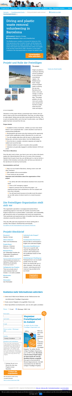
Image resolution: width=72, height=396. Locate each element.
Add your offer (44, 388)
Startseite (6, 12)
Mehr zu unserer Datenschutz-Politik (11, 380)
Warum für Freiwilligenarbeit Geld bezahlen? (12, 258)
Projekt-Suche (5, 8)
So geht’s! (44, 8)
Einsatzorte (14, 8)
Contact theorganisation (12, 372)
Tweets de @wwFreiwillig (55, 69)
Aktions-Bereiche (23, 8)
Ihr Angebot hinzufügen (54, 388)
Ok (40, 394)
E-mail (11, 309)
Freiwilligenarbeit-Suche (18, 12)
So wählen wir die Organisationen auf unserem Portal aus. (19, 225)
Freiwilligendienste (35, 8)
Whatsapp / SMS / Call (23, 309)
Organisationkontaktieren (33, 276)
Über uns (38, 388)
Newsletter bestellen (59, 8)
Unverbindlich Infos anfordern (34, 55)
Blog (50, 8)
